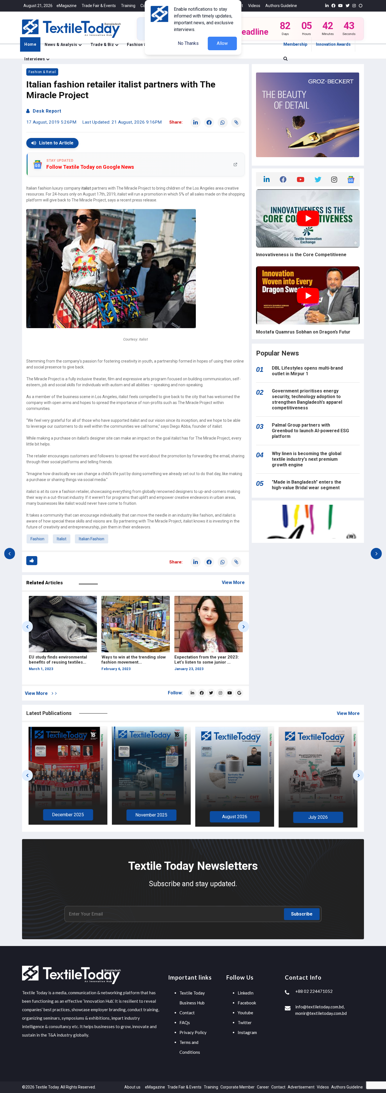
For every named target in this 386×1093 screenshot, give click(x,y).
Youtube (245, 1012)
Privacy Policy (193, 1032)
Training (128, 5)
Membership (295, 44)
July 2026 (234, 817)
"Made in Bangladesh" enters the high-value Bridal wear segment (306, 484)
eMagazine (67, 5)
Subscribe (302, 914)
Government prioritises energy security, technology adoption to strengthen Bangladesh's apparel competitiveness (307, 399)
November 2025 (68, 815)
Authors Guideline (281, 5)
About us (132, 1087)
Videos (254, 5)
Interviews (35, 59)
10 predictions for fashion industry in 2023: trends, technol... (200, 662)
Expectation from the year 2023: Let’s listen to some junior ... (133, 660)
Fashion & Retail (42, 72)
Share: (176, 122)
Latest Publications (48, 713)
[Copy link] (236, 122)
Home (30, 44)
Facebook (247, 1002)
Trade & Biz (102, 44)
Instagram (247, 1032)
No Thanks (188, 43)
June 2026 (318, 816)
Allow (222, 43)
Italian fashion (91, 539)
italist (86, 188)
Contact (187, 1012)
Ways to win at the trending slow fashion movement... (61, 660)
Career (263, 1087)
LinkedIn (245, 992)
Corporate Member (237, 1087)
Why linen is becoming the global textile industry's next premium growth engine (306, 459)
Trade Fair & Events (99, 5)
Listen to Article (56, 143)
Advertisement (301, 1087)
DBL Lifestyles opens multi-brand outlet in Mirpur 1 (307, 370)
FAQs (184, 1022)
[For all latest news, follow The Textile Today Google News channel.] (239, 693)
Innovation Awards (333, 44)
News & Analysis (61, 44)
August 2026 (151, 816)
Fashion (37, 539)
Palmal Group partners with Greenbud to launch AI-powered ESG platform (310, 430)
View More (233, 582)
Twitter (245, 1022)
